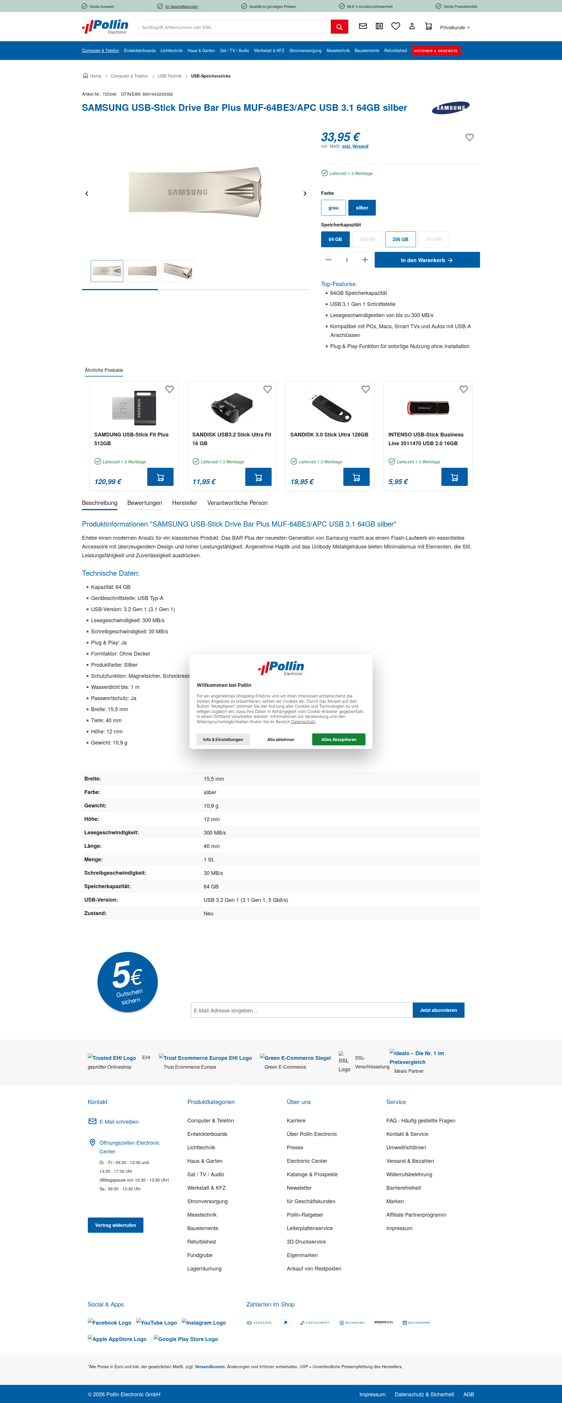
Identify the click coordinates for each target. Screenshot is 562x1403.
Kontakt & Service (407, 1133)
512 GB (437, 240)
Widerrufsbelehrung (409, 1174)
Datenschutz (228, 1023)
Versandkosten (210, 1366)
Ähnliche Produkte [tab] (104, 370)
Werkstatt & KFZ (206, 1187)
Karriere (296, 1120)
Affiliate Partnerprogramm (416, 1214)
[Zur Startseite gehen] (105, 26)
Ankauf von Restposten (314, 1268)
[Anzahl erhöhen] (365, 260)
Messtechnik (202, 1214)
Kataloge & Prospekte (312, 1174)
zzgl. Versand (355, 146)
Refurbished (201, 1241)
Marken (395, 1201)
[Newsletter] (363, 26)
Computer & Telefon (210, 1120)
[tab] (99, 503)
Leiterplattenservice (310, 1228)
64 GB (335, 239)
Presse (295, 1147)
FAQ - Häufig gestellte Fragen (420, 1120)
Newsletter (299, 1187)
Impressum (399, 1228)
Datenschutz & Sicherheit (424, 1394)
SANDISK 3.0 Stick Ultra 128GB (329, 434)
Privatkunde (453, 27)
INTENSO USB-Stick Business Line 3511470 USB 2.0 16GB (426, 439)
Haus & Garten (204, 1160)
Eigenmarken (302, 1254)
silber (362, 207)
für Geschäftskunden (311, 1201)
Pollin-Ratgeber (305, 1214)
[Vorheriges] (86, 193)
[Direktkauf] (379, 26)
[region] (195, 210)
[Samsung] (451, 110)
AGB (468, 1394)
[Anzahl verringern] (328, 260)
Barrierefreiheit (403, 1187)
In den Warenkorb (424, 260)
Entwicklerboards (207, 1133)
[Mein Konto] (412, 26)
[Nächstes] (304, 193)
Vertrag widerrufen (115, 1225)
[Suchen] (339, 27)
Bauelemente (202, 1228)
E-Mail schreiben (119, 1121)
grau (333, 207)
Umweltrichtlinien (406, 1147)
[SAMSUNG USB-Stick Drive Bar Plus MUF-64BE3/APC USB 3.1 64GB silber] (195, 192)
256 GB (401, 239)
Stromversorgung (207, 1201)
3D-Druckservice (306, 1241)
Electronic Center (307, 1160)
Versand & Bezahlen (410, 1160)
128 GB (371, 240)
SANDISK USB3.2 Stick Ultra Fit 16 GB (231, 439)
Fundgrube (200, 1254)
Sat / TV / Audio (205, 1174)
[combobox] (234, 27)
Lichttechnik (201, 1147)
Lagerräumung (204, 1268)
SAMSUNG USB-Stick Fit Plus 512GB (131, 439)
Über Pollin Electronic (312, 1133)
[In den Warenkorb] (160, 477)
